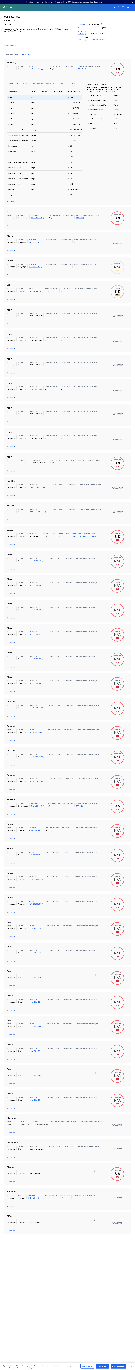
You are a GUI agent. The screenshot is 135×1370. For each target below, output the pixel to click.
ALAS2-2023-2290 (36, 708)
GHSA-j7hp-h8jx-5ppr (36, 69)
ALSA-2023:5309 (36, 683)
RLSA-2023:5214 (35, 879)
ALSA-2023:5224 (36, 659)
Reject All (102, 1366)
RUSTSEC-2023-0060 (37, 487)
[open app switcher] (123, 7)
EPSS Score (82, 24)
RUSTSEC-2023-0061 (37, 512)
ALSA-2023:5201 (36, 610)
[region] (67, 1366)
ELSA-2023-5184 (36, 928)
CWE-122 (79, 806)
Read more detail (10, 46)
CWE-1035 (75, 536)
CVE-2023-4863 (36, 218)
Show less (10, 201)
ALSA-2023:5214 (36, 634)
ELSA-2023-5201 (36, 1026)
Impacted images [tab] (12, 54)
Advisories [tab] (26, 54)
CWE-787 (81, 34)
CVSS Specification (106, 91)
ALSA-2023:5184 (36, 561)
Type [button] (33, 91)
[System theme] (118, 7)
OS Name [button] (44, 91)
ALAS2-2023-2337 (36, 757)
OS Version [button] (58, 91)
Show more (11, 226)
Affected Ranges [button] (74, 91)
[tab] (13, 83)
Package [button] (11, 91)
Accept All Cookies (118, 1366)
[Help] (114, 7)
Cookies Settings (87, 1366)
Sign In (129, 7)
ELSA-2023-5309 (36, 1100)
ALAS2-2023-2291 (36, 732)
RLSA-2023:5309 (35, 904)
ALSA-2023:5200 (36, 585)
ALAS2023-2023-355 (37, 781)
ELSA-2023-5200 (36, 1002)
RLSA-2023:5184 (35, 830)
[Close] (131, 1366)
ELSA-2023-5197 (36, 977)
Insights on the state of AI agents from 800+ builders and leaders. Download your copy (70, 2)
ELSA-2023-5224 (36, 1075)
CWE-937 (94, 536)
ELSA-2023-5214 (36, 1051)
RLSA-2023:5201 (35, 855)
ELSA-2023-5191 (36, 953)
